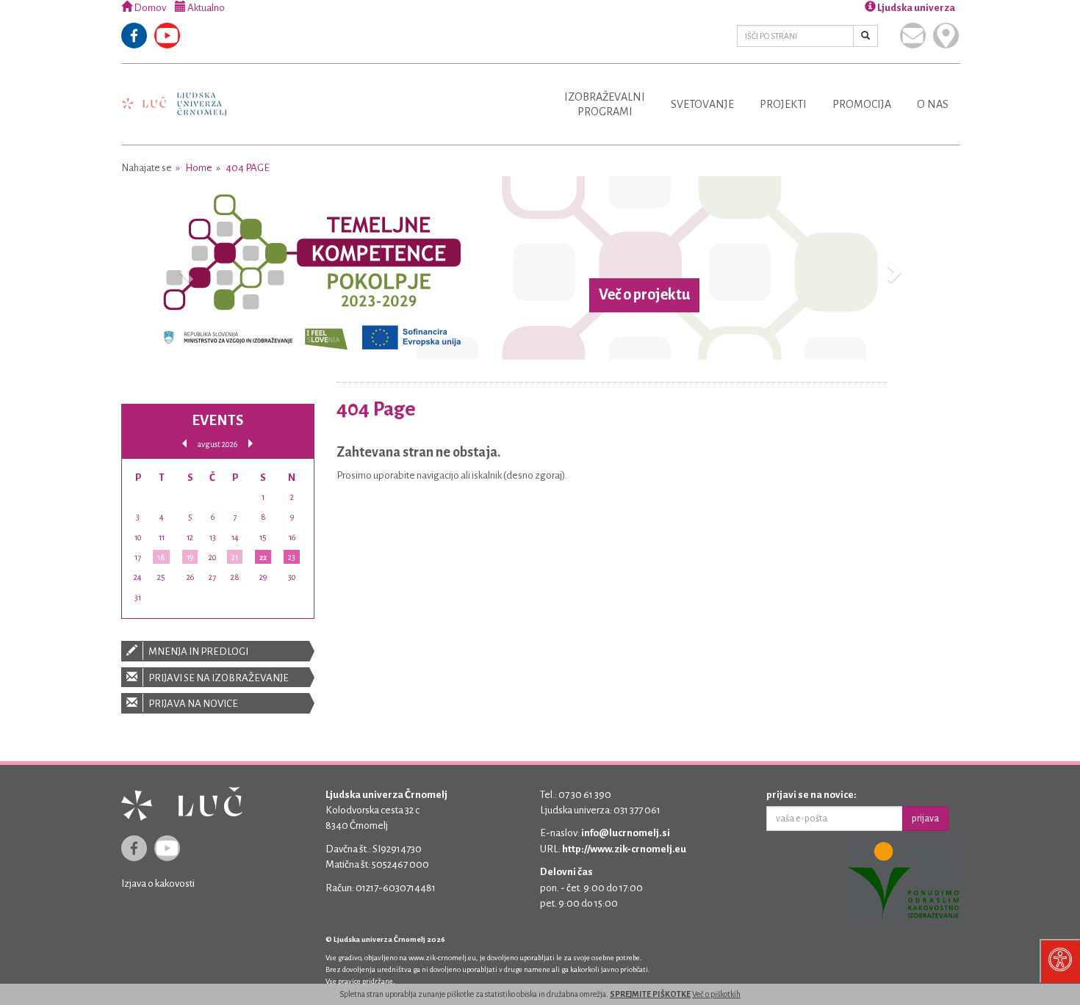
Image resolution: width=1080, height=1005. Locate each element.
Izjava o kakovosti (158, 883)
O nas (932, 104)
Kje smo (946, 35)
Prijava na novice (192, 703)
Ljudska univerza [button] (915, 7)
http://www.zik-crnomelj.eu (624, 849)
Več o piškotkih (716, 994)
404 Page (248, 167)
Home (198, 167)
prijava (925, 818)
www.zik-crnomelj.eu (442, 958)
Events (217, 420)
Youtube (167, 35)
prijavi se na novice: (811, 794)
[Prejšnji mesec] (184, 443)
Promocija (861, 104)
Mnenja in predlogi (197, 651)
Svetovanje (702, 104)
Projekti (783, 104)
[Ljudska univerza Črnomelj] (174, 93)
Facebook (134, 35)
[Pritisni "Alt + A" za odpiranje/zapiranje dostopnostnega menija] (1060, 961)
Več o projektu (644, 295)
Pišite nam (913, 35)
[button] (184, 268)
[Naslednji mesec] (250, 443)
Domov (149, 7)
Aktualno (205, 7)
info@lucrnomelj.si (625, 832)
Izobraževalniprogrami (604, 104)
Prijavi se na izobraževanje (218, 677)
